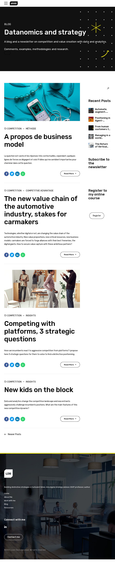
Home (6, 493)
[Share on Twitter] (12, 174)
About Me (8, 497)
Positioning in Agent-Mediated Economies (102, 119)
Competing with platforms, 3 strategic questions (39, 331)
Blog (6, 504)
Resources (8, 508)
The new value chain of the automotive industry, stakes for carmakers (40, 210)
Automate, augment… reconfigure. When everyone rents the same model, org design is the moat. (102, 110)
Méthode (31, 128)
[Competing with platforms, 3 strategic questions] (42, 289)
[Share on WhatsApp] (23, 174)
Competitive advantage (39, 190)
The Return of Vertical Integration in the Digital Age (102, 145)
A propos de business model (38, 140)
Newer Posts (14, 434)
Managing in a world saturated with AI (102, 136)
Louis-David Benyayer (19, 550)
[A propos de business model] (42, 102)
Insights (31, 315)
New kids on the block (38, 390)
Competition (14, 128)
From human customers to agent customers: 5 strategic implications (102, 128)
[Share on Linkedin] (17, 174)
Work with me (9, 501)
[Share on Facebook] (6, 174)
